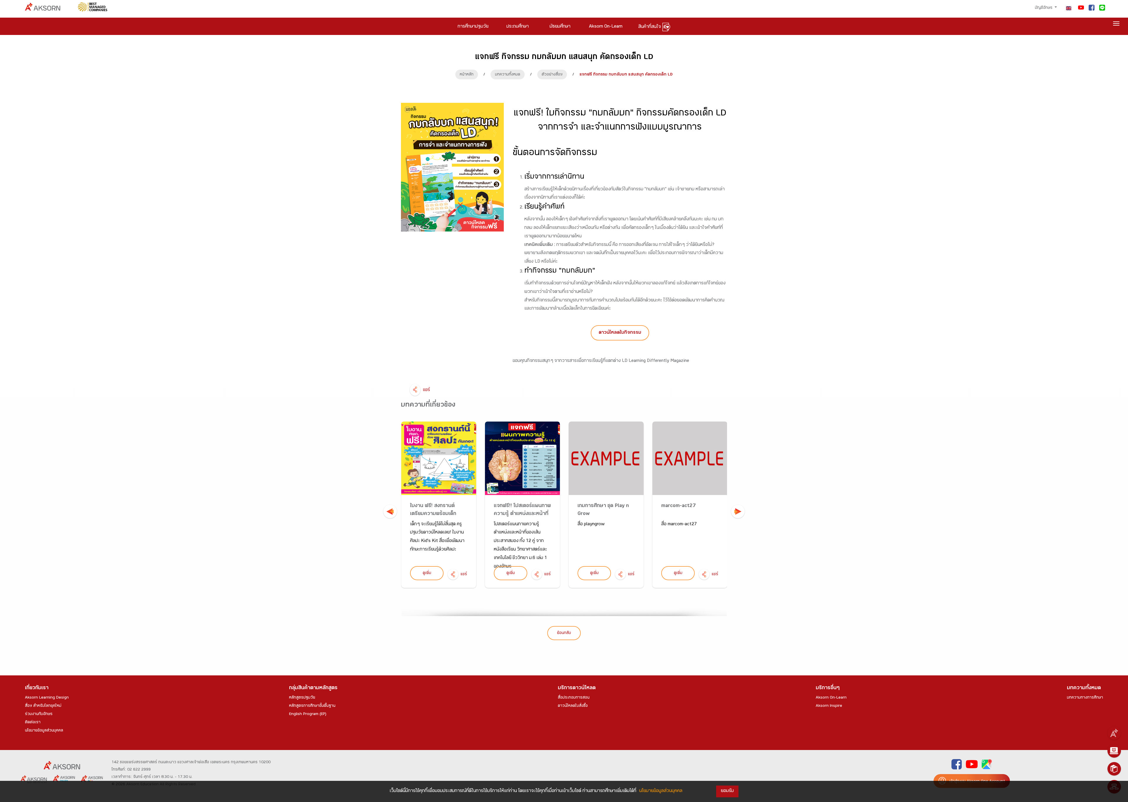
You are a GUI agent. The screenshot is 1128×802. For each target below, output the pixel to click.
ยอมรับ (727, 791)
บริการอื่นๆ (828, 688)
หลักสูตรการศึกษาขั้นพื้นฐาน (312, 706)
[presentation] (390, 511)
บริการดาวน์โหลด (577, 688)
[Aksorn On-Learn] (1114, 751)
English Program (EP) (307, 714)
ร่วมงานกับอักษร (39, 714)
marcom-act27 (678, 506)
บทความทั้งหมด (507, 75)
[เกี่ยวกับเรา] (1114, 733)
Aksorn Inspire (829, 706)
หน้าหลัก (467, 75)
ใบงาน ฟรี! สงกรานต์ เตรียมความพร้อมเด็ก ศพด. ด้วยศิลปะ (433, 514)
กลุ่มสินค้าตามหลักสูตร (313, 688)
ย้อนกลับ (564, 633)
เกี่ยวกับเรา (36, 688)
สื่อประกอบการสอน (574, 698)
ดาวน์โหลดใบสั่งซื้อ (573, 706)
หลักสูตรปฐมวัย (302, 698)
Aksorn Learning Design (47, 698)
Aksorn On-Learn (831, 698)
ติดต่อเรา (33, 722)
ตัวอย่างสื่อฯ (552, 75)
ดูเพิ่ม (427, 573)
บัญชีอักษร (1044, 8)
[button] (620, 332)
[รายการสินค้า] (1114, 769)
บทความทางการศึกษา (1085, 698)
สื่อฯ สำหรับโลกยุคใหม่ (43, 706)
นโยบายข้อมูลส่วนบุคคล (44, 731)
